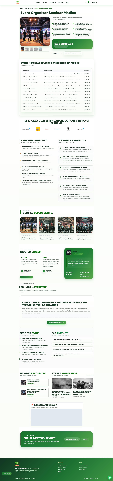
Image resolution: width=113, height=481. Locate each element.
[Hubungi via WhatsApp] (110, 478)
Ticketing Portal (61, 469)
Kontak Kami (82, 469)
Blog (67, 2)
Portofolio (53, 2)
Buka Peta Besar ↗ (77, 424)
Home (20, 1)
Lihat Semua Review (26, 277)
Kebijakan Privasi (83, 467)
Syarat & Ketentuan (83, 465)
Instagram (86, 478)
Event (44, 2)
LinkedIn (91, 478)
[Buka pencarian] (85, 3)
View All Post (89, 375)
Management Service (62, 465)
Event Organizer (29, 8)
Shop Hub (25, 1)
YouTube (96, 478)
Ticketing (60, 2)
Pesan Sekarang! (60, 46)
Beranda (38, 2)
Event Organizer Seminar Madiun (61, 17)
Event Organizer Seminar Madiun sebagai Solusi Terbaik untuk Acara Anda (9, 415)
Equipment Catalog (62, 467)
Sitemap (59, 471)
